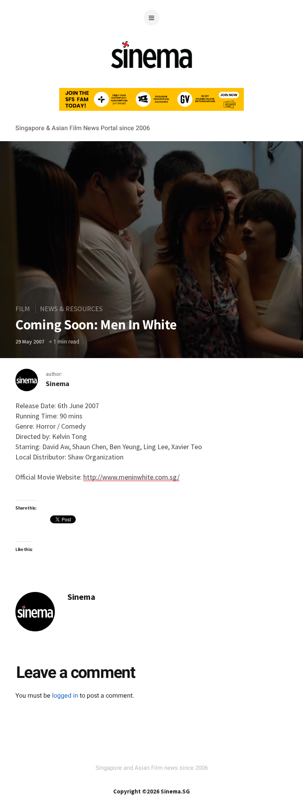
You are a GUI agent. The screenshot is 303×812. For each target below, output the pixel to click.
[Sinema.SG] (152, 73)
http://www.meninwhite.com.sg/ (131, 477)
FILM (22, 308)
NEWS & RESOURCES (71, 308)
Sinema (57, 383)
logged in (65, 695)
